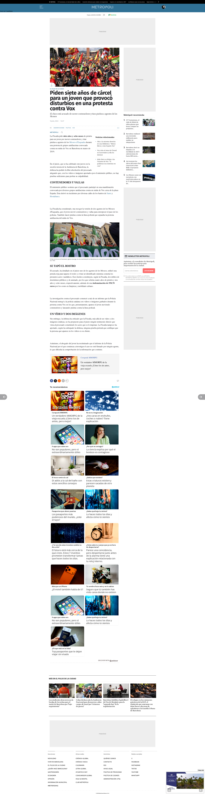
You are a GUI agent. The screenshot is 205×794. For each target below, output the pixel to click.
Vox (73, 128)
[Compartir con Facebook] (51, 380)
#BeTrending (53, 786)
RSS (105, 765)
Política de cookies (111, 775)
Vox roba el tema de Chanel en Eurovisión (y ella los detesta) (107, 152)
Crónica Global (82, 758)
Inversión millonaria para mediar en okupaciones (95, 2)
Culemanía (80, 765)
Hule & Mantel (81, 779)
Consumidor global (84, 775)
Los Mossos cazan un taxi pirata (136, 2)
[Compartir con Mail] (63, 380)
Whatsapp (135, 775)
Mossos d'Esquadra (77, 142)
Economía (52, 775)
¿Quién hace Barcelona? (57, 769)
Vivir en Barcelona (55, 762)
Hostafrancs (54, 196)
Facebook (135, 762)
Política (68, 128)
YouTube (134, 772)
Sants (109, 193)
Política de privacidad (113, 772)
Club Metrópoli (82, 782)
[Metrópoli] (102, 7)
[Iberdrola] (112, 14)
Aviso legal (108, 769)
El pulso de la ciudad (57, 89)
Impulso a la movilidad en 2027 (118, 2)
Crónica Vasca (81, 762)
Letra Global (81, 769)
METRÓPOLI (54, 132)
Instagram (135, 765)
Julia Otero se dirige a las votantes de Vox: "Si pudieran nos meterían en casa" (106, 162)
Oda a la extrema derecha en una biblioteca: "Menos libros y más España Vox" (106, 143)
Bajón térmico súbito (152, 2)
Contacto (108, 762)
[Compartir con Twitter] (55, 380)
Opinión (51, 779)
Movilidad (52, 758)
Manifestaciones (59, 128)
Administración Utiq (112, 779)
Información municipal (57, 782)
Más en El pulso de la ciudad (62, 679)
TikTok (134, 769)
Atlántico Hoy (81, 772)
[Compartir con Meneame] (59, 380)
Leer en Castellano (6, 11)
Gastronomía (53, 772)
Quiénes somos (110, 758)
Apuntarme (148, 271)
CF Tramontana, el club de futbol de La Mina (69, 2)
